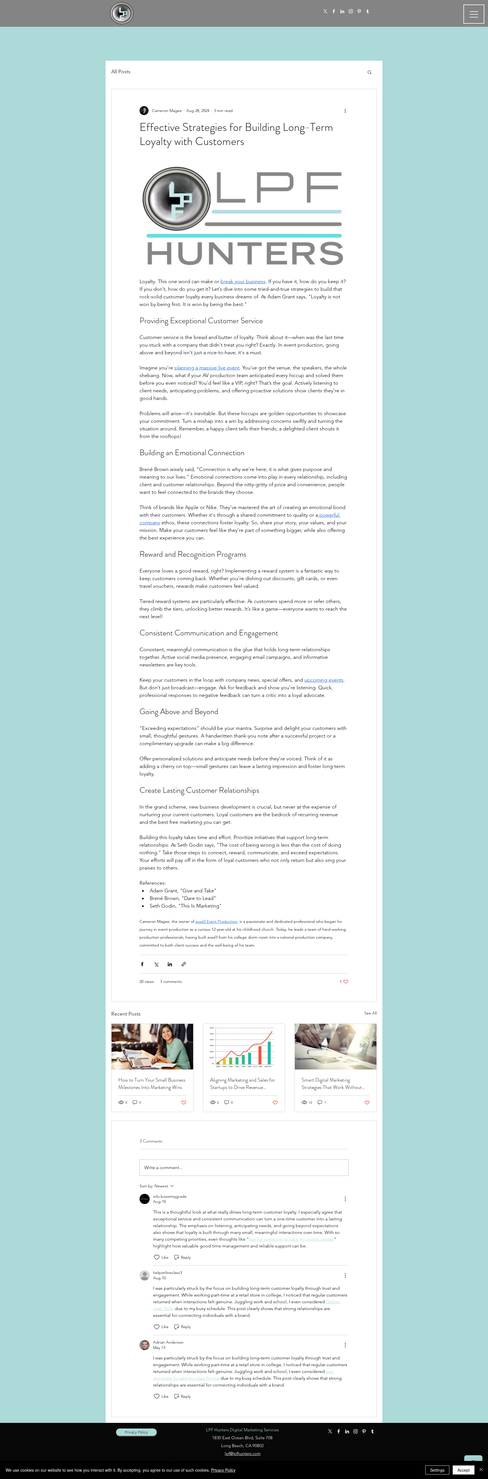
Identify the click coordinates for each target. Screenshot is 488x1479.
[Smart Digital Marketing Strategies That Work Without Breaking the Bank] (335, 1046)
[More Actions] (345, 1199)
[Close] (481, 1469)
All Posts (120, 72)
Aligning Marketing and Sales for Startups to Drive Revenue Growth (242, 1083)
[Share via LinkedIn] (170, 964)
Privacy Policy (223, 1470)
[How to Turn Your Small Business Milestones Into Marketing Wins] (152, 1046)
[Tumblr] (368, 11)
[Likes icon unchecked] (156, 1257)
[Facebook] (334, 11)
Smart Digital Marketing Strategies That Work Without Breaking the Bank (332, 1083)
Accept (463, 1470)
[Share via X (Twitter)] (156, 964)
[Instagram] (351, 11)
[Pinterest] (359, 11)
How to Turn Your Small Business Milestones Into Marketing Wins (152, 1083)
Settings (437, 1470)
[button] (369, 72)
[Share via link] (183, 964)
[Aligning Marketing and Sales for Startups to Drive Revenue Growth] (244, 1046)
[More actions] (345, 110)
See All (370, 1013)
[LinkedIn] (342, 11)
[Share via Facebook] (142, 964)
